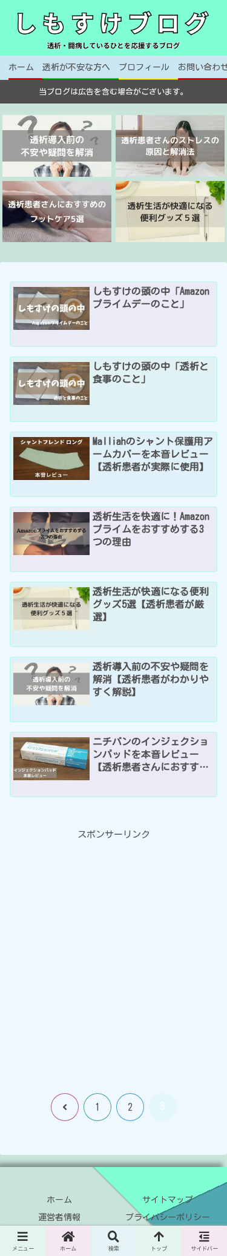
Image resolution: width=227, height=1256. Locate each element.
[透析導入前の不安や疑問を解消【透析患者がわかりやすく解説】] (56, 145)
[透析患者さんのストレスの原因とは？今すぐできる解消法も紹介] (170, 145)
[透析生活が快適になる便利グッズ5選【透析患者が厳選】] (170, 211)
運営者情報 (59, 1217)
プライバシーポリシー (167, 1217)
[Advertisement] (113, 956)
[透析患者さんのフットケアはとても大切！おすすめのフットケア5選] (56, 211)
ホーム (59, 1199)
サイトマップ (167, 1199)
